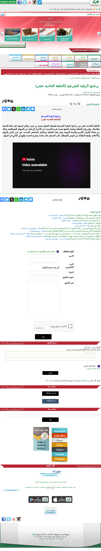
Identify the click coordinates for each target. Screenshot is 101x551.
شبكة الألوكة (95, 78)
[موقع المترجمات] (41, 65)
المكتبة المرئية (84, 74)
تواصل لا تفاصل (94, 223)
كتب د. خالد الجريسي (10, 74)
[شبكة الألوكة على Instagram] (34, 2)
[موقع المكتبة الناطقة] (68, 65)
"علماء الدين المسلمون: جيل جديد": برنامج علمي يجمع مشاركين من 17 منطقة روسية (66, 234)
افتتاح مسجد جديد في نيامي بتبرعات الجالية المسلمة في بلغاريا (50, 483)
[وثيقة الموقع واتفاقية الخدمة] (66, 10)
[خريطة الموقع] (96, 10)
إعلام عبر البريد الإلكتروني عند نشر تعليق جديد (41, 251)
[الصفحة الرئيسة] (99, 10)
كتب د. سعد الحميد (25, 74)
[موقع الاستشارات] (28, 58)
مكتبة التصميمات (49, 74)
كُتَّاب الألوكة (50, 466)
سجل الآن (49, 381)
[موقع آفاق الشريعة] (81, 58)
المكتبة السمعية (60, 74)
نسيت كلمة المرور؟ (93, 368)
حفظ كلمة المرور (90, 366)
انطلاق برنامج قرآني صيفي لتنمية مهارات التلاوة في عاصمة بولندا (74, 236)
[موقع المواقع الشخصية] (94, 65)
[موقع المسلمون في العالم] (15, 58)
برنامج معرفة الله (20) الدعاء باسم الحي (84, 239)
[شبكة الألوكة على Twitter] (24, 2)
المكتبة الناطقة (37, 74)
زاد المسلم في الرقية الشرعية (88, 220)
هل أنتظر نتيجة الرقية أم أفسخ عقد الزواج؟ (83, 215)
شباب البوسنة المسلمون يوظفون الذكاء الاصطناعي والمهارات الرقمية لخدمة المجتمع (51, 478)
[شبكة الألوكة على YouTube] (29, 2)
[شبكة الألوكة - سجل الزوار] (81, 10)
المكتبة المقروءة (73, 74)
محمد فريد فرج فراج (91, 92)
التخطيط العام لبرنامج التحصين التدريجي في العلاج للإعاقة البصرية (73, 231)
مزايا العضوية (85, 381)
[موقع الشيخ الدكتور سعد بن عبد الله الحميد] (50, 23)
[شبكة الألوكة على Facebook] (19, 2)
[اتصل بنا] (53, 10)
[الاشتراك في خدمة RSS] (94, 10)
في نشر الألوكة (51, 400)
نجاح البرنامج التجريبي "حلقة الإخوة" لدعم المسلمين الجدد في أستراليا (71, 228)
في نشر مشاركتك (51, 393)
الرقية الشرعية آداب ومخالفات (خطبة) (85, 218)
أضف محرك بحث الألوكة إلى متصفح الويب (50, 538)
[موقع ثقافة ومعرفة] (68, 58)
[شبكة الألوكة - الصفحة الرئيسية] (89, 10)
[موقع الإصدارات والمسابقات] (55, 65)
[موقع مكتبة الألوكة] (81, 65)
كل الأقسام (93, 74)
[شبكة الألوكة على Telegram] (39, 2)
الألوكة (34, 534)
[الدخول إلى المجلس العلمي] (84, 50)
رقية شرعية (96, 226)
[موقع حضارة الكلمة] (41, 58)
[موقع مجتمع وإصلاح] (55, 58)
